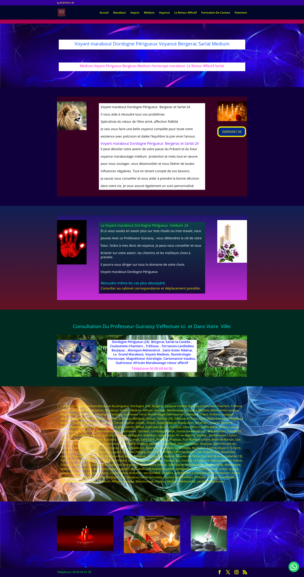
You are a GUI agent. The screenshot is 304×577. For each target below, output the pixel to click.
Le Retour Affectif (185, 12)
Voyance (164, 12)
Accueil (104, 12)
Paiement (241, 12)
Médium (149, 12)
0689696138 (231, 131)
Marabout (119, 12)
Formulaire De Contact (215, 12)
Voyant (134, 12)
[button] (294, 567)
